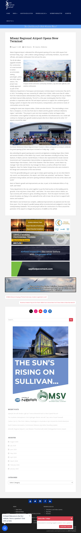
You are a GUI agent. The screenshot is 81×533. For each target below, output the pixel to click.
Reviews (48, 513)
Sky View (48, 511)
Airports (37, 47)
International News (21, 513)
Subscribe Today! (65, 526)
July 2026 (13, 446)
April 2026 (13, 457)
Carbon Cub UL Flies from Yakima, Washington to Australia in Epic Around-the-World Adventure (38, 421)
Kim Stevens (28, 47)
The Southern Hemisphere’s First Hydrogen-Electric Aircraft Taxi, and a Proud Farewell (35, 417)
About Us (9, 21)
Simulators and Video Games (54, 509)
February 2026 (14, 465)
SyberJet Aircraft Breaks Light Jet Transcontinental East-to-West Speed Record (33, 413)
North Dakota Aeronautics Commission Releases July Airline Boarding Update (32, 425)
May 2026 (13, 453)
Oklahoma (44, 47)
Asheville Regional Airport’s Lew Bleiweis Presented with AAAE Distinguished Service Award (37, 429)
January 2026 (14, 469)
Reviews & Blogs (41, 13)
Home (8, 13)
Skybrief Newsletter (56, 13)
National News (20, 511)
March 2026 (14, 461)
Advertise (68, 13)
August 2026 (14, 442)
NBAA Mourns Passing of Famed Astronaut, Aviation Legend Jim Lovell (27, 297)
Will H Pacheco (72, 531)
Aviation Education (26, 13)
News (14, 13)
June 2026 (13, 449)
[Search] (71, 319)
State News (19, 509)
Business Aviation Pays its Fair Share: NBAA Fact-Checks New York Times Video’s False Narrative (47, 302)
